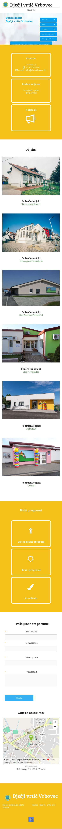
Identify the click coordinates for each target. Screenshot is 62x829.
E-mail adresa (32, 643)
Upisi (43, 24)
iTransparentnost (48, 39)
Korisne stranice (47, 34)
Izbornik (31, 10)
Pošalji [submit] (19, 698)
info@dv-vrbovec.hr (35, 70)
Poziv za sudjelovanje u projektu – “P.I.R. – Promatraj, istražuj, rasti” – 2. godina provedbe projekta (30, 44)
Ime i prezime (31, 631)
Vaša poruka (31, 672)
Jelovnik (44, 29)
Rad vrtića (45, 19)
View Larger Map (31, 766)
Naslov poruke (32, 657)
